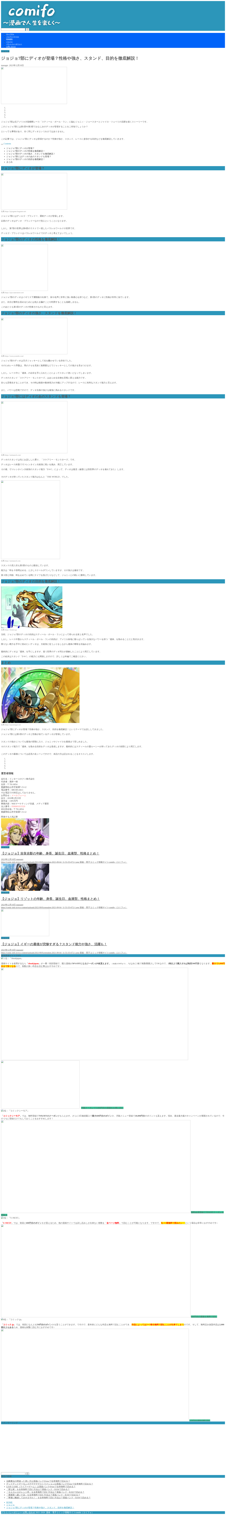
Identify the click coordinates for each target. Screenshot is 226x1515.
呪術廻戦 (9, 39)
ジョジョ (9, 42)
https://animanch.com (12, 561)
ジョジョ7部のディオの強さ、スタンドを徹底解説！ (30, 154)
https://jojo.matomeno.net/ (14, 293)
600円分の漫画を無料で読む (204, 1316)
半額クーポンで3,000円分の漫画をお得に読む (102, 1108)
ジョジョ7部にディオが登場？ (20, 148)
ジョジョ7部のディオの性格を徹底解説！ (25, 151)
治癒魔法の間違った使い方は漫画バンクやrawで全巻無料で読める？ (38, 1481)
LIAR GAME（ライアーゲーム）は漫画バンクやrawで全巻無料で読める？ (41, 1486)
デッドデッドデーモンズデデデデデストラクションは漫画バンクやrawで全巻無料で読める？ (49, 1484)
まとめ (9, 162)
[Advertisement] (79, 1449)
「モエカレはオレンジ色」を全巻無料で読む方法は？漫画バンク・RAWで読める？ (45, 1492)
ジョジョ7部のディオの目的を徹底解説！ (25, 159)
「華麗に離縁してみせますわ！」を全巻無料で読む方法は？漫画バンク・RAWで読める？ (48, 1498)
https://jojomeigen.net (13, 725)
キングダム (10, 34)
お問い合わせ (11, 47)
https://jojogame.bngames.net (15, 211)
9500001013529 (18, 806)
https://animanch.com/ (13, 455)
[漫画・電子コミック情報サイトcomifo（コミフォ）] (31, 26)
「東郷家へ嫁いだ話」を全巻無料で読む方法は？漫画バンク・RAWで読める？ (43, 1495)
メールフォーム (19, 795)
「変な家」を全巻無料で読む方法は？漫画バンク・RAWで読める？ (38, 1489)
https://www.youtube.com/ (14, 356)
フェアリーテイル (12, 37)
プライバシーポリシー (14, 44)
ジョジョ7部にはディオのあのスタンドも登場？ (28, 156)
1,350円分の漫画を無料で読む (199, 1420)
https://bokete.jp (11, 630)
